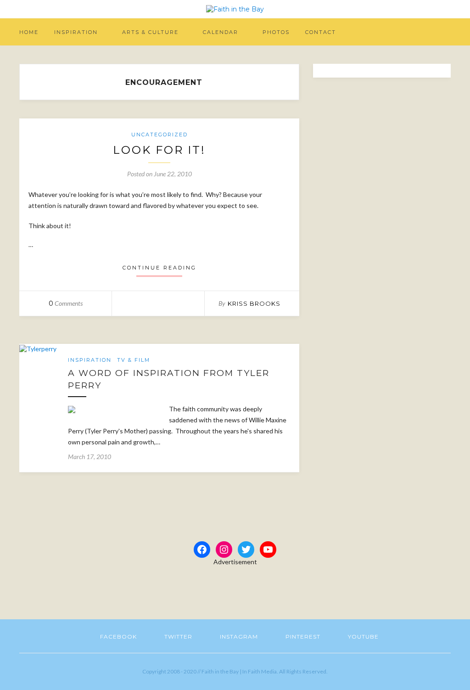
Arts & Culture (150, 32)
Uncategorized (159, 134)
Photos (276, 32)
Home (29, 32)
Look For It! (159, 150)
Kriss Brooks (254, 303)
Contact (320, 32)
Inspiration (76, 32)
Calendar (220, 32)
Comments (66, 303)
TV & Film (133, 360)
